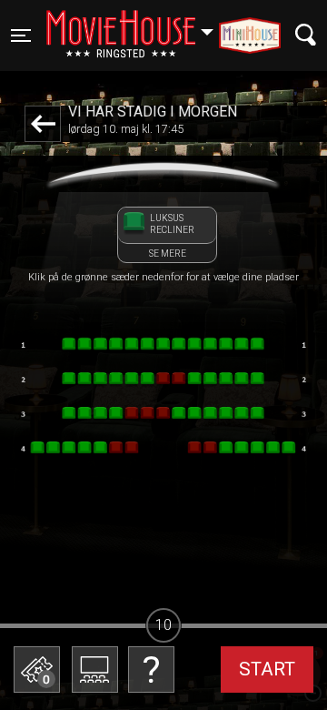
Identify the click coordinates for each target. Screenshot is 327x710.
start (267, 669)
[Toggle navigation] (305, 35)
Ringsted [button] (138, 25)
